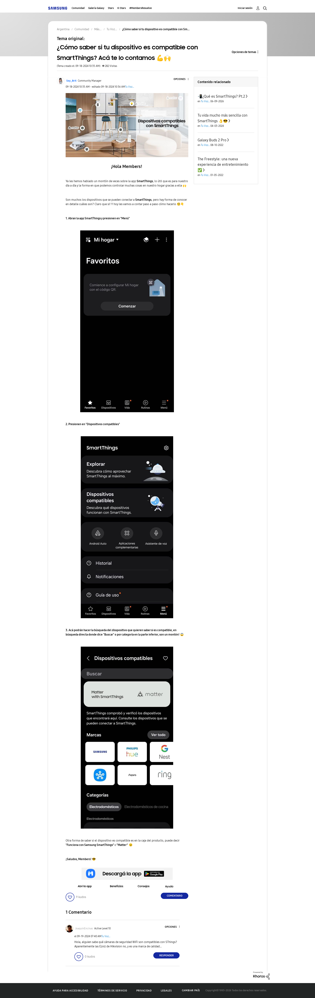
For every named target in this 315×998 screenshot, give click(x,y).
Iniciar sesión (245, 8)
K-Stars (121, 8)
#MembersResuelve (140, 8)
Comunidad (78, 8)
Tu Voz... (129, 86)
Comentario (174, 895)
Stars (111, 8)
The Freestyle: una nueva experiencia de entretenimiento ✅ (223, 164)
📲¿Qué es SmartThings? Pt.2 (221, 96)
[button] (182, 79)
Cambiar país (191, 990)
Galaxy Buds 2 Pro (212, 140)
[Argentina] (57, 8)
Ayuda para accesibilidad (70, 990)
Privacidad (143, 990)
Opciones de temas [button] (244, 52)
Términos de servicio (112, 990)
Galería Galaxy (96, 8)
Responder (166, 955)
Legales (166, 990)
